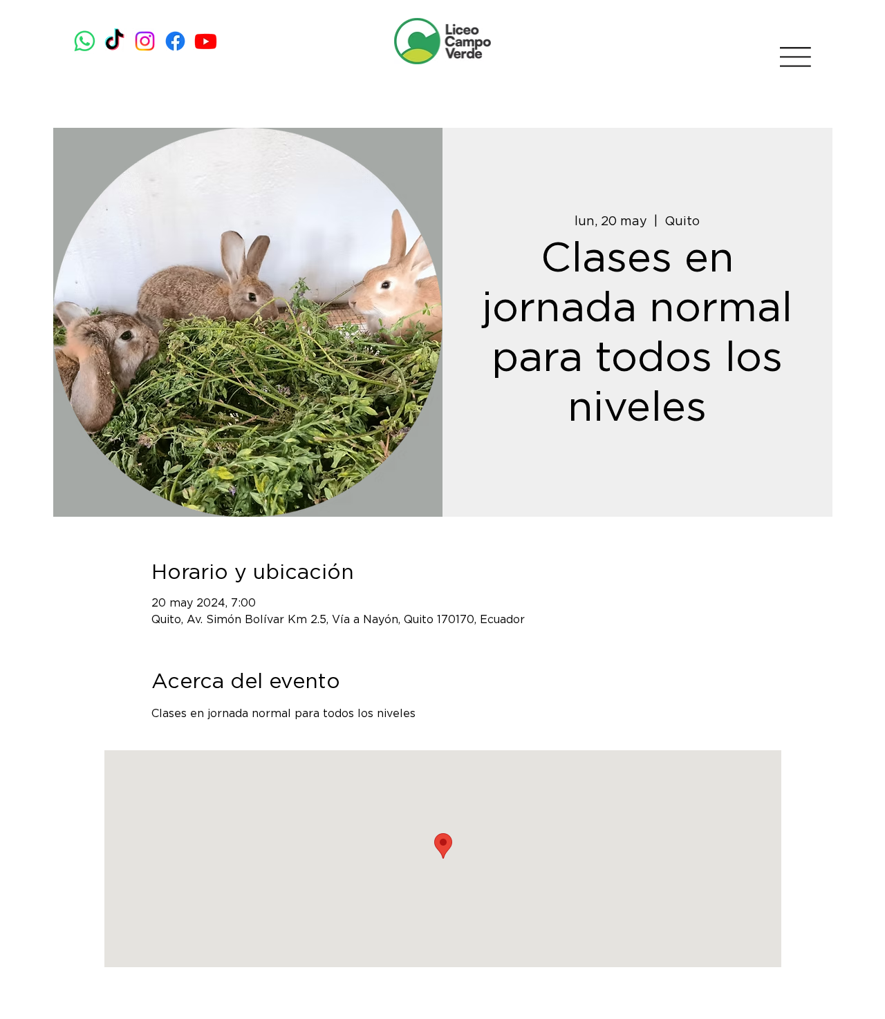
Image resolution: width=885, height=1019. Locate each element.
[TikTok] (114, 41)
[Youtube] (205, 41)
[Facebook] (175, 41)
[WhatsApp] (84, 41)
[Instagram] (145, 41)
